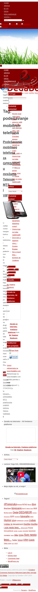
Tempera (24, 590)
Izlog (14, 520)
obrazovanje (24, 528)
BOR (35, 508)
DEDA (6, 11)
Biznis (29, 504)
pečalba (15, 531)
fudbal (31, 516)
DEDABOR (25, 512)
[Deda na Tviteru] (12, 24)
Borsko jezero (8, 512)
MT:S (5, 400)
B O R (6, 9)
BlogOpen (7, 508)
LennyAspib (16, 165)
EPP (12, 516)
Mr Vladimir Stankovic (22, 450)
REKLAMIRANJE (10, 14)
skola (12, 535)
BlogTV (24, 508)
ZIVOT (16, 543)
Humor (7, 520)
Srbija (21, 535)
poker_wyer (16, 173)
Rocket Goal (16, 114)
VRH (25, 540)
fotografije (25, 516)
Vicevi (20, 540)
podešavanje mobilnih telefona (7, 405)
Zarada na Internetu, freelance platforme (21, 447)
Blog (34, 504)
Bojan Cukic (30, 508)
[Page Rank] (13, 350)
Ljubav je (8, 524)
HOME (6, 3)
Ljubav (32, 520)
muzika (26, 524)
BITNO (24, 504)
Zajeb (31, 540)
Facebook (17, 516)
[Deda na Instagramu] (25, 24)
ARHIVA (7, 6)
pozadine (20, 531)
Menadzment (18, 524)
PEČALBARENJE (8, 531)
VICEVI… (7, 17)
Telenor (5, 411)
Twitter (14, 540)
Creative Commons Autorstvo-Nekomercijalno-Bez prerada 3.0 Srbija (18, 572)
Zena (12, 543)
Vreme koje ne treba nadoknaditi (16, 159)
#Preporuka (10, 504)
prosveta (25, 531)
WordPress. (32, 590)
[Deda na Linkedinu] (4, 27)
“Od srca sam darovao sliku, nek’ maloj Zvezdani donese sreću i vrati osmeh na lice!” (17, 136)
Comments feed (13, 558)
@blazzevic (16, 580)
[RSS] (18, 24)
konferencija (20, 520)
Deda (15, 512)
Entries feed (12, 556)
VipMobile (6, 414)
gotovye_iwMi (17, 122)
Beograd (19, 504)
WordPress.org (13, 561)
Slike (16, 535)
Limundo (26, 520)
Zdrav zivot (7, 543)
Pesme (30, 528)
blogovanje (16, 508)
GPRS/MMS (7, 397)
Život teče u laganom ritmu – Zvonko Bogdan (16, 243)
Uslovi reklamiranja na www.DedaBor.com (14, 368)
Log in (10, 553)
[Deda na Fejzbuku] (4, 24)
